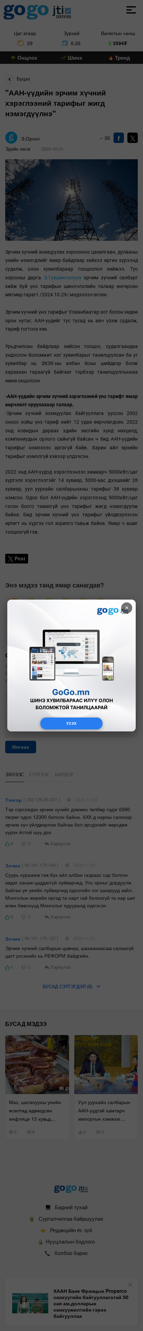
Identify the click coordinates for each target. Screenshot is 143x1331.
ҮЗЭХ (71, 723)
